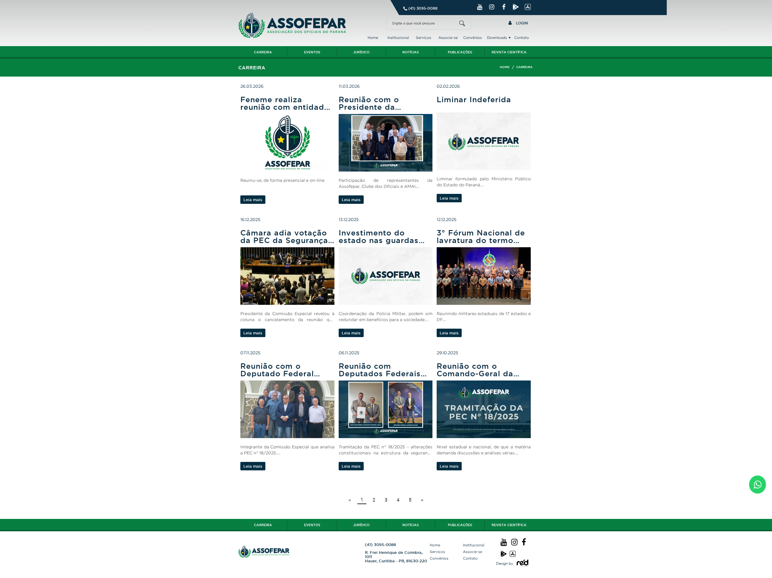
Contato (521, 37)
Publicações (460, 52)
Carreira (263, 52)
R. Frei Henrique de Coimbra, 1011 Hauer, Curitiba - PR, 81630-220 (396, 556)
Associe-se (448, 37)
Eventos (312, 52)
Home (373, 37)
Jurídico (361, 52)
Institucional (398, 37)
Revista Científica (509, 52)
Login (521, 23)
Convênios (472, 37)
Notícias (410, 52)
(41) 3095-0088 (423, 8)
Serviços (423, 37)
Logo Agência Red (522, 563)
